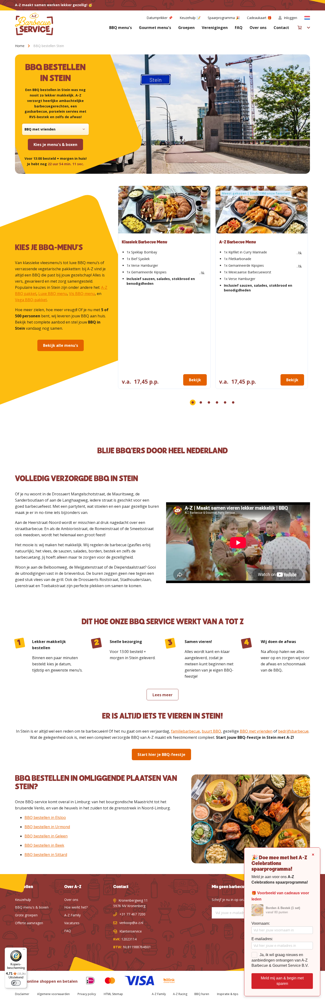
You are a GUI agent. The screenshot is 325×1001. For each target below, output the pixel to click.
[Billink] (165, 981)
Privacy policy (87, 994)
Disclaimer (22, 994)
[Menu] (24, 950)
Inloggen (290, 17)
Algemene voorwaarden (53, 994)
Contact (281, 27)
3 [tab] (209, 402)
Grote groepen (26, 915)
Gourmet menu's (155, 27)
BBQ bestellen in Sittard (46, 854)
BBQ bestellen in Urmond (47, 826)
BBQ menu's (120, 27)
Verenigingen (215, 27)
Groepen (186, 27)
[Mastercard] (106, 981)
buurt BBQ (211, 731)
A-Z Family (72, 915)
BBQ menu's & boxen (32, 907)
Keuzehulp (23, 899)
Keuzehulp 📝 (190, 17)
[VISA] (136, 981)
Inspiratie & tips (227, 994)
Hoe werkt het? (76, 907)
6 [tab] (233, 402)
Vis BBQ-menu (82, 293)
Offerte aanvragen (29, 923)
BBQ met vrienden (256, 731)
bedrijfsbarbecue (293, 731)
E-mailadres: (262, 939)
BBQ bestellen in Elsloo (45, 817)
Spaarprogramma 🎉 (224, 17)
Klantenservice (130, 931)
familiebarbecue (185, 731)
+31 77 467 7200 (132, 914)
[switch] (16, 983)
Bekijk (195, 379)
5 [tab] (225, 402)
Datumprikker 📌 (159, 17)
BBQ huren (201, 994)
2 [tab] (201, 402)
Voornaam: (260, 923)
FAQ (238, 27)
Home (20, 46)
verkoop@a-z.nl (131, 922)
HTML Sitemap (113, 994)
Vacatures (71, 923)
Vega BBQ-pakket (31, 299)
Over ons (258, 27)
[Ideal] (87, 981)
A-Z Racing (180, 994)
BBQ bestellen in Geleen (46, 836)
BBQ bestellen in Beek (44, 845)
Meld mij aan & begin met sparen (282, 981)
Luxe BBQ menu (52, 293)
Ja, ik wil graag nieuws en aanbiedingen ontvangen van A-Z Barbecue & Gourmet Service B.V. (280, 960)
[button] (307, 18)
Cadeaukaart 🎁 (259, 17)
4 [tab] (217, 402)
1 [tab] (193, 402)
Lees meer (162, 694)
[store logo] (34, 24)
